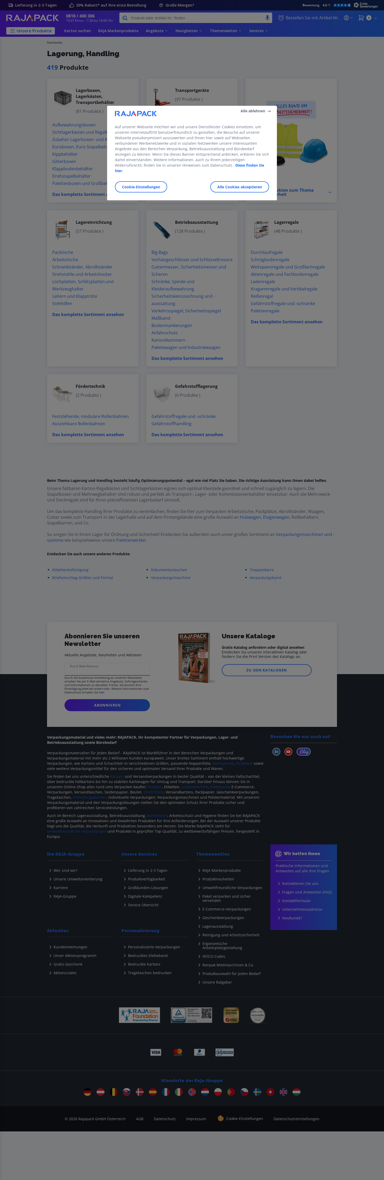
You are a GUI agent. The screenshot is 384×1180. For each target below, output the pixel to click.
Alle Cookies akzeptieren (239, 186)
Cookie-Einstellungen (141, 186)
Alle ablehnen (253, 110)
